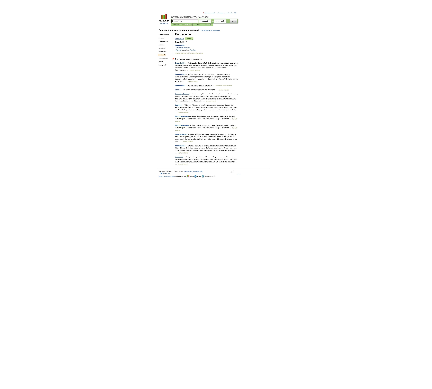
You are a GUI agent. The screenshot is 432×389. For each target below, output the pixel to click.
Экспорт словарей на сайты (167, 176)
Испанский (162, 55)
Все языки (161, 44)
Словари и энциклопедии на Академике (189, 17)
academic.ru (164, 24)
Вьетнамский (162, 51)
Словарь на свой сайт (225, 13)
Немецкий (161, 38)
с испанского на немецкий (210, 30)
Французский (162, 65)
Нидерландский (163, 58)
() (179, 50)
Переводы (187, 24)
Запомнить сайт (210, 13)
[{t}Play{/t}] (186, 42)
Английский (162, 48)
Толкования (176, 24)
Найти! (233, 21)
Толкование (179, 39)
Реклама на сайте (198, 171)
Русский (161, 61)
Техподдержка (188, 171)
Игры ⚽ (208, 24)
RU (235, 13)
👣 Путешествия (165, 173)
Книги (198, 24)
